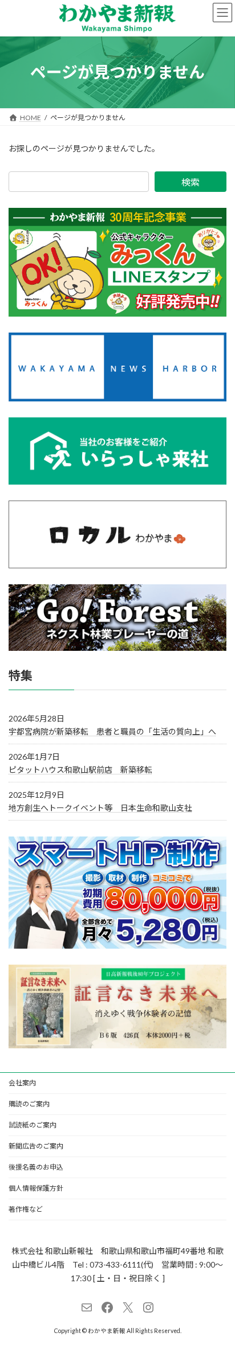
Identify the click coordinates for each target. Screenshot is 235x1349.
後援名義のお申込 (36, 1167)
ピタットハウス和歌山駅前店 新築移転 (80, 769)
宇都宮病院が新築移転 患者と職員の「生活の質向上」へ (112, 731)
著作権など (26, 1209)
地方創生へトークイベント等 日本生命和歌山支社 (100, 808)
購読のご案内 (29, 1104)
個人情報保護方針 (36, 1188)
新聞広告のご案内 (36, 1146)
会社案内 (22, 1083)
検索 (190, 182)
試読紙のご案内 (32, 1125)
